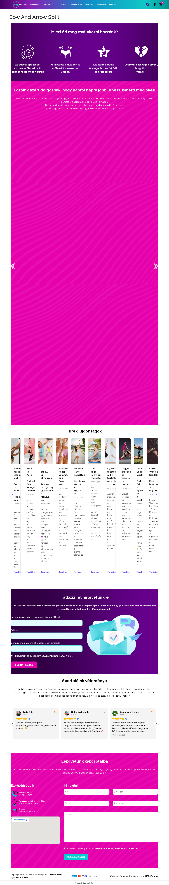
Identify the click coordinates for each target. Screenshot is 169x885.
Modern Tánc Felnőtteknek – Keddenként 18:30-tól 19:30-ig (81, 481)
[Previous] (12, 494)
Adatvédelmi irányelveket (109, 848)
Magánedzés (76, 4)
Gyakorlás (89, 4)
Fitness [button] (63, 4)
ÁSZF (26, 877)
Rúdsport (23, 4)
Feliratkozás (24, 664)
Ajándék (112, 4)
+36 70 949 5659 (25, 795)
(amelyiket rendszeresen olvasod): (35, 643)
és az (102, 848)
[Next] (156, 494)
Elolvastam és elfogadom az (44, 656)
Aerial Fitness (35, 4)
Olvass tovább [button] (118, 735)
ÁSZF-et (133, 848)
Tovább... (16, 572)
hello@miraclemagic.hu (28, 811)
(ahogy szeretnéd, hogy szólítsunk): (36, 617)
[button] (13, 266)
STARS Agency (151, 876)
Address (15, 630)
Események (101, 4)
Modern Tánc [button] (50, 4)
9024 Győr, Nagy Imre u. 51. (30, 803)
